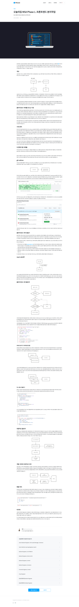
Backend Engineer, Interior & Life (25, 556)
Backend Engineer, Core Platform (26, 551)
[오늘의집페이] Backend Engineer (25, 578)
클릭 (58, 63)
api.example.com (30, 244)
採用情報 (55, 2)
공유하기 (45, 590)
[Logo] (17, 2)
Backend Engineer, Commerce (25, 565)
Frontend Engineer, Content (25, 569)
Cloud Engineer (22, 574)
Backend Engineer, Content (24, 560)
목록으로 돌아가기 (34, 590)
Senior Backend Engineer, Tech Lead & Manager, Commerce (31, 542)
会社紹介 (44, 2)
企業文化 (49, 2)
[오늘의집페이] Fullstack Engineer (25, 583)
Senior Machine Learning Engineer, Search (27, 547)
